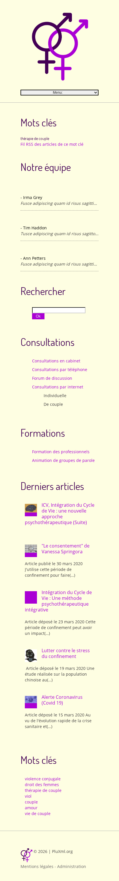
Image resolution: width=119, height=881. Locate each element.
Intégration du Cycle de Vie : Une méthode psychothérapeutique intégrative (58, 601)
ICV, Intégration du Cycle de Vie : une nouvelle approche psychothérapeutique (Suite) (59, 514)
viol (28, 796)
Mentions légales (37, 866)
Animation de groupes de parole (63, 460)
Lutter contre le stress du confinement (66, 653)
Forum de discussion (52, 378)
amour (31, 807)
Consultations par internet (57, 387)
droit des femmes (42, 784)
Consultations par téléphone (59, 369)
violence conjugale (43, 779)
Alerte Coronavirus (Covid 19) (62, 700)
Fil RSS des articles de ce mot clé (52, 144)
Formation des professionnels (61, 451)
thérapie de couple (43, 790)
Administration (71, 866)
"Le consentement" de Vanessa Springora (66, 549)
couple (31, 802)
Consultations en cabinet (56, 361)
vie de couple (38, 813)
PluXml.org (62, 851)
